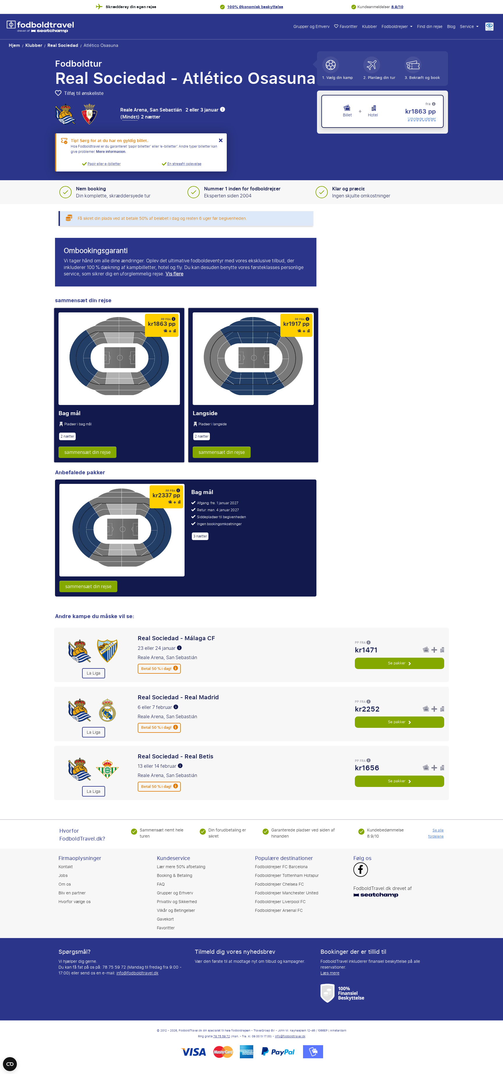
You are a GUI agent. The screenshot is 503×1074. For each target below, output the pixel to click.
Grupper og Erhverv (311, 26)
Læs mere (329, 973)
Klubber (369, 26)
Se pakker (397, 663)
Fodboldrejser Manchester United (286, 893)
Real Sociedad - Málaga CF (176, 638)
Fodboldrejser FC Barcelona (281, 866)
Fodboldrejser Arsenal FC (279, 910)
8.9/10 (397, 6)
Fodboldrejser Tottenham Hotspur (287, 875)
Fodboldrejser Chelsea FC (279, 884)
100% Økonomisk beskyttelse (255, 6)
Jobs (63, 875)
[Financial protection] (342, 993)
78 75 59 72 (221, 1036)
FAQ (161, 884)
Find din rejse (429, 26)
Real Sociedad (62, 45)
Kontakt (66, 866)
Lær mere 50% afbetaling (181, 866)
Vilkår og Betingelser (176, 910)
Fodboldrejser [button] (395, 26)
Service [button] (467, 26)
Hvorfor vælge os (75, 901)
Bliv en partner (72, 893)
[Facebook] (360, 870)
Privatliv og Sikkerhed (177, 901)
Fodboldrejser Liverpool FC (280, 901)
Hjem (14, 45)
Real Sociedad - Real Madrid (178, 697)
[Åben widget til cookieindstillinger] (10, 1061)
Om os (65, 884)
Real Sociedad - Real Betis (175, 756)
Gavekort (165, 919)
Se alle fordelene (436, 833)
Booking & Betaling (174, 875)
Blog (451, 26)
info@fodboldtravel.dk (137, 973)
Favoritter (348, 26)
